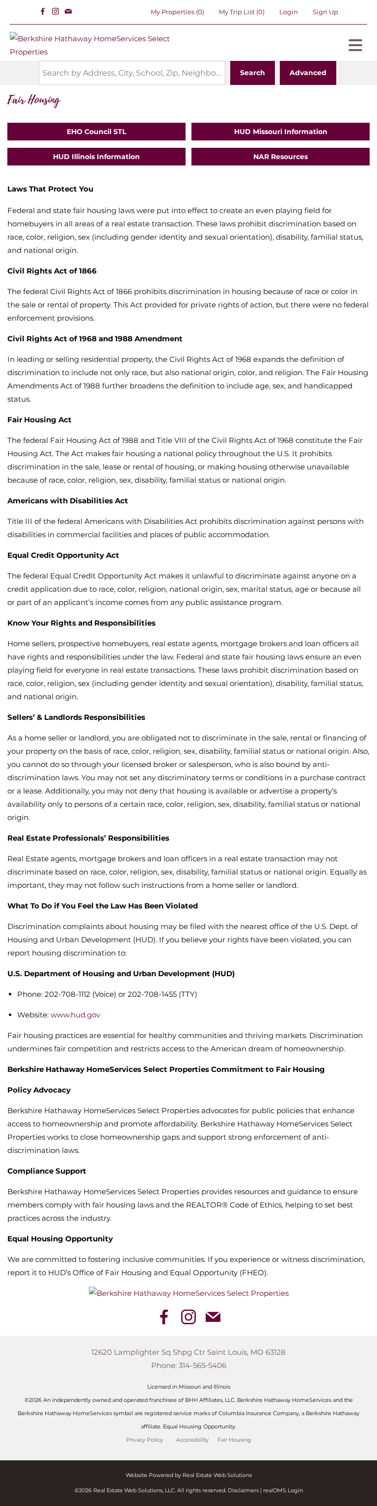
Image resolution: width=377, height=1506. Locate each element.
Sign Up (325, 12)
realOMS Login (283, 1490)
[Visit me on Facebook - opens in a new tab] (42, 11)
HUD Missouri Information (280, 131)
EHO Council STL (96, 131)
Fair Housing (234, 1440)
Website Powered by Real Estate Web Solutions (189, 1475)
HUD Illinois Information (96, 156)
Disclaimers (243, 1490)
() (177, 12)
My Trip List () (242, 12)
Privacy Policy (144, 1440)
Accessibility (192, 1440)
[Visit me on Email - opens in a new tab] (68, 11)
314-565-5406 (202, 1365)
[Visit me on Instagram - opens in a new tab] (55, 11)
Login (288, 12)
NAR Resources (280, 156)
